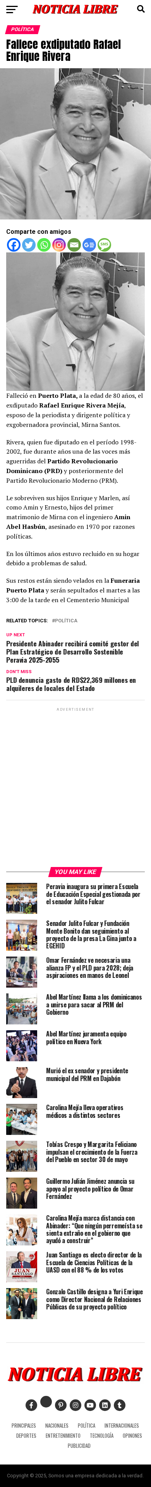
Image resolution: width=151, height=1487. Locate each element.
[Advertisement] (75, 788)
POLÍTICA (86, 1425)
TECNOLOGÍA (101, 1435)
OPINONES (132, 1435)
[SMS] (104, 245)
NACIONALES (57, 1425)
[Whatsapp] (44, 245)
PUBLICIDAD (79, 1445)
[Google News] (89, 245)
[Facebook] (14, 245)
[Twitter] (29, 245)
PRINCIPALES (24, 1425)
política (66, 620)
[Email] (74, 245)
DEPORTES (26, 1435)
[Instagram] (59, 245)
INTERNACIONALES (122, 1425)
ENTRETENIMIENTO (63, 1435)
